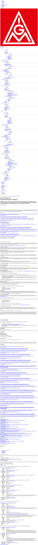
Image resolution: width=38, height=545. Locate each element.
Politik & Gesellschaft (4, 70)
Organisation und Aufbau (8, 179)
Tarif (2, 48)
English (3, 7)
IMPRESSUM (3, 451)
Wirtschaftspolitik (7, 78)
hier (1, 259)
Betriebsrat (6, 69)
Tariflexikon (6, 124)
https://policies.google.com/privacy (10, 521)
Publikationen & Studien (12, 97)
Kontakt (3, 4)
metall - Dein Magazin (10, 168)
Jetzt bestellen (2, 344)
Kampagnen (3, 5)
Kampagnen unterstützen (8, 151)
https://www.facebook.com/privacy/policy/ (11, 533)
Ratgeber (6, 101)
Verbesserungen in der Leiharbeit (23, 210)
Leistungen (6, 89)
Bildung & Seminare (11, 91)
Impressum (7, 544)
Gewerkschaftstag (7, 177)
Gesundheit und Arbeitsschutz (8, 64)
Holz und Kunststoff (10, 57)
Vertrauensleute (6, 135)
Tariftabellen (6, 115)
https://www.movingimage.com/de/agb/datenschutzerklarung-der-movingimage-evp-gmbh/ (16, 514)
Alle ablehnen (11, 463)
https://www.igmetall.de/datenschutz (10, 497)
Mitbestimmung (6, 65)
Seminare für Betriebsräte (11, 93)
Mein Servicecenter (7, 88)
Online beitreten (2, 332)
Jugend (2, 1)
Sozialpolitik (10, 75)
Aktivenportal (3, 2)
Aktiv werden (6, 83)
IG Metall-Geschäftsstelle (7, 293)
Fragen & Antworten (7, 172)
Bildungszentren (10, 92)
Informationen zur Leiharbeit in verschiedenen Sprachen (10, 324)
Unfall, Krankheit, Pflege (11, 77)
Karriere (6, 109)
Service (3, 85)
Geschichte (6, 108)
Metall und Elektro (10, 58)
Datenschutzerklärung (2, 544)
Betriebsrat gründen (7, 84)
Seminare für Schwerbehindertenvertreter (12, 95)
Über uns (3, 103)
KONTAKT (3, 452)
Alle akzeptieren (2, 463)
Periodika (9, 99)
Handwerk (9, 56)
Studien (9, 170)
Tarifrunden (6, 53)
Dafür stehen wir (7, 107)
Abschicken (2, 446)
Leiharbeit (9, 122)
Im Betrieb (3, 60)
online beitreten (10, 271)
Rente (8, 76)
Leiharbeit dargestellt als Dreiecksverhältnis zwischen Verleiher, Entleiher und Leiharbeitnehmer (14, 245)
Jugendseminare (9, 163)
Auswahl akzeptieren (7, 463)
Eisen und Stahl (9, 120)
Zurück (10, 117)
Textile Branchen (10, 59)
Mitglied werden (2, 47)
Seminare (3, 6)
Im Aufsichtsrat (9, 68)
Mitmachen (3, 79)
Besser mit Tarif (6, 52)
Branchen (6, 110)
